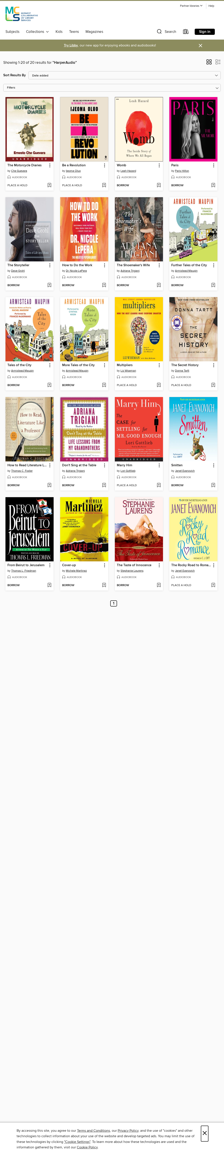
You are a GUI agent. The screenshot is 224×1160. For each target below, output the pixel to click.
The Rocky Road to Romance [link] (191, 565)
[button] (191, 6)
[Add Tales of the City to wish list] (49, 385)
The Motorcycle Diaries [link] (24, 165)
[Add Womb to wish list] (158, 185)
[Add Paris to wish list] (213, 185)
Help (211, 6)
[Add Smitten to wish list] (213, 485)
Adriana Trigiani (130, 271)
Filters (11, 88)
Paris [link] (174, 165)
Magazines (94, 31)
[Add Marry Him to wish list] (158, 485)
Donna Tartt (182, 370)
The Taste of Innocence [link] (134, 565)
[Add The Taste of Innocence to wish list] (158, 585)
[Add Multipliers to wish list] (158, 385)
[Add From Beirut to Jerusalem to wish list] (49, 585)
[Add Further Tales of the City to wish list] (213, 285)
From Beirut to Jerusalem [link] (25, 565)
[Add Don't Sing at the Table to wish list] (104, 485)
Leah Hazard (128, 171)
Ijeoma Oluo (73, 171)
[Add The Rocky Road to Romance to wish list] (213, 585)
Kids (59, 31)
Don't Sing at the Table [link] (79, 465)
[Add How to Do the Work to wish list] (104, 285)
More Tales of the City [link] (78, 365)
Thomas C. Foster (22, 471)
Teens (74, 31)
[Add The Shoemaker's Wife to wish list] (158, 285)
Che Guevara (19, 171)
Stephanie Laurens (132, 571)
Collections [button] (36, 31)
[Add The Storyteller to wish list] (49, 285)
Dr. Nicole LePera (76, 271)
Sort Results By (14, 75)
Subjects (12, 31)
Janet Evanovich (185, 471)
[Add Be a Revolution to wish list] (104, 185)
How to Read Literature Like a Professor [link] (27, 465)
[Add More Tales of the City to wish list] (104, 385)
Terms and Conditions (93, 1130)
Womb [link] (121, 165)
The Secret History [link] (185, 365)
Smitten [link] (177, 465)
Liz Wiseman (128, 370)
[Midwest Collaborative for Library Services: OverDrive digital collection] (21, 15)
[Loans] (185, 32)
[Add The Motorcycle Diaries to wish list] (49, 185)
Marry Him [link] (124, 465)
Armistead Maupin (186, 271)
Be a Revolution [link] (74, 165)
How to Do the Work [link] (77, 265)
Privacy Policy (128, 1130)
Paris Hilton (182, 171)
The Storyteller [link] (18, 265)
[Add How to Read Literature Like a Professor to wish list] (49, 485)
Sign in (204, 31)
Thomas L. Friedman (23, 571)
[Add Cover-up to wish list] (104, 585)
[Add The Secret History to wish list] (213, 385)
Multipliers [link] (125, 365)
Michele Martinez (76, 571)
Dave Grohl (18, 271)
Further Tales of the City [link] (189, 265)
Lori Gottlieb (128, 471)
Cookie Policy (87, 1147)
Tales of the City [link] (19, 365)
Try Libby (71, 45)
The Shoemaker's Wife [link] (133, 265)
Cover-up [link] (69, 565)
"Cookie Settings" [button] (77, 1142)
